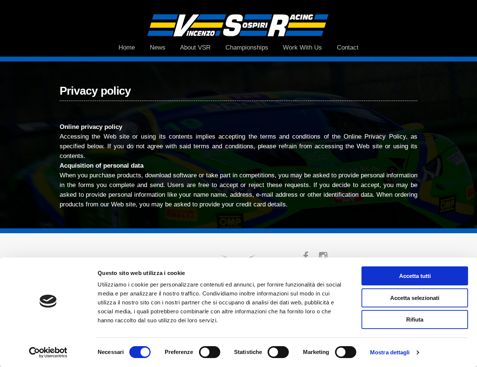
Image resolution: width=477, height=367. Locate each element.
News (157, 47)
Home (127, 47)
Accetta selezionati (414, 298)
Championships (246, 47)
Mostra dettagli (390, 352)
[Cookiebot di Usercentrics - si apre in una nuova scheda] (48, 352)
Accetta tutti (415, 276)
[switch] (209, 352)
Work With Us (302, 47)
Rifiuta (414, 319)
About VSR (195, 47)
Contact (347, 47)
